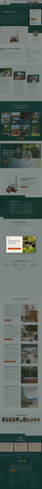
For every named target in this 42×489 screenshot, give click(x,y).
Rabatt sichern (14, 248)
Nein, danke (14, 250)
